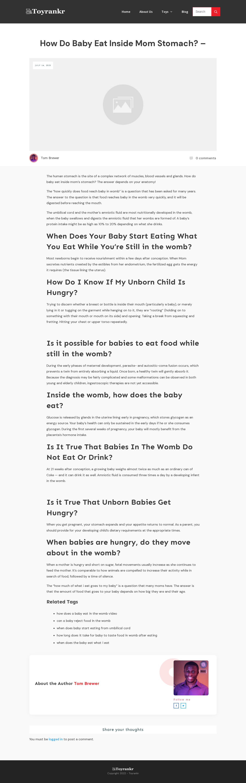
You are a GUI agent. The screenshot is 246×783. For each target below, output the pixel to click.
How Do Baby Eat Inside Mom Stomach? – (123, 43)
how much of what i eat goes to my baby (85, 586)
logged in (56, 739)
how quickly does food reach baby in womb (86, 191)
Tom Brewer (86, 683)
